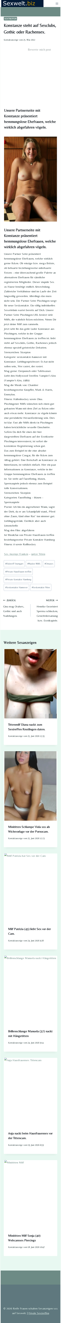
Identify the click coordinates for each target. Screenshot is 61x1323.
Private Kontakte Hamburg (18, 579)
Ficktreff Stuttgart (14, 563)
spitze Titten (38, 554)
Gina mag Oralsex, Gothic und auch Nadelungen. (13, 608)
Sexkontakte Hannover (16, 587)
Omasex (49, 563)
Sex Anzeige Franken (16, 554)
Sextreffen (10, 18)
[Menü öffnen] (57, 3)
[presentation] (30, 683)
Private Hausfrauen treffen (18, 571)
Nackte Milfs (33, 563)
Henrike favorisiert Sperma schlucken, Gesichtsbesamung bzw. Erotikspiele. (47, 610)
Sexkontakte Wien (41, 587)
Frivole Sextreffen (38, 1313)
